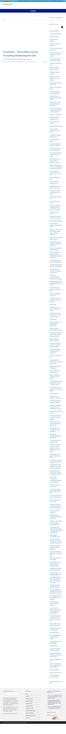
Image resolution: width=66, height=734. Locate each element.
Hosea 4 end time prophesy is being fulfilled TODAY (56, 225)
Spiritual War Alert (29, 705)
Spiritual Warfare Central (30, 710)
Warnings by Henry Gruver (30, 715)
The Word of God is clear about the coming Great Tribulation (55, 243)
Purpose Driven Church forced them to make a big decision (56, 389)
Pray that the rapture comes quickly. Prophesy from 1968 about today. (55, 472)
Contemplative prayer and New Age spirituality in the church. (56, 283)
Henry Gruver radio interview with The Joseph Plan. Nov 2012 (56, 361)
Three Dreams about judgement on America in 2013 (56, 289)
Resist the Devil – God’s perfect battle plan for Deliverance (55, 104)
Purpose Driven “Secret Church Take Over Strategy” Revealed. (55, 564)
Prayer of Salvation (54, 670)
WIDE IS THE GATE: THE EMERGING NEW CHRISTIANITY (55, 323)
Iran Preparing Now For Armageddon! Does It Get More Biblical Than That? (56, 591)
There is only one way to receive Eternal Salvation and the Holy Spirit (56, 110)
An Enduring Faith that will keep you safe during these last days (56, 654)
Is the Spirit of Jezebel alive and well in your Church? (55, 192)
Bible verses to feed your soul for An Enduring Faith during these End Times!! (56, 166)
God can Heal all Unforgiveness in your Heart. (55, 130)
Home (27, 694)
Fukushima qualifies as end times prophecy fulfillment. (55, 547)
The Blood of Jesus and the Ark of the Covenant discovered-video (55, 315)
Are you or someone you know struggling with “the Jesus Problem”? (56, 665)
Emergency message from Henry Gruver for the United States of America (56, 406)
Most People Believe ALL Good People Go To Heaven (55, 637)
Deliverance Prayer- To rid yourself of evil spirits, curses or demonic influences (55, 697)
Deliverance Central (29, 708)
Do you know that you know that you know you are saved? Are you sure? (56, 541)
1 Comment (33, 61)
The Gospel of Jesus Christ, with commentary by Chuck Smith (56, 271)
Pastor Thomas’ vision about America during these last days (55, 423)
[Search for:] (55, 27)
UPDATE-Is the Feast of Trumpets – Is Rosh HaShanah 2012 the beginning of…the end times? (55, 448)
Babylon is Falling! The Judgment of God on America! (55, 376)
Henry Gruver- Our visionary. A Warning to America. (55, 308)
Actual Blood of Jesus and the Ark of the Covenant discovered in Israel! (56, 334)
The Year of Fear (53, 646)
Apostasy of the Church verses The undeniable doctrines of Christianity (55, 506)
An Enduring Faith (29, 703)
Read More (45, 61)
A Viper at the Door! (54, 393)
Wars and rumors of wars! (56, 672)
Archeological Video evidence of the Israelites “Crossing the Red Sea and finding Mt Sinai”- (54, 703)
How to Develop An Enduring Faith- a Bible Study (55, 173)
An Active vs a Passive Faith (56, 114)
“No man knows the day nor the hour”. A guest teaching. (55, 417)
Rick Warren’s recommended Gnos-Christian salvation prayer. (56, 277)
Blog (13, 61)
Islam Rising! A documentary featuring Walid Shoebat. (55, 435)
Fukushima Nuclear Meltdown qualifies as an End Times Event (22, 61)
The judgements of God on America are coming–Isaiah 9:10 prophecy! (55, 466)
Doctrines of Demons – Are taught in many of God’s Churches (56, 54)
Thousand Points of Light (56, 221)
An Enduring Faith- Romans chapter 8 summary (54, 603)
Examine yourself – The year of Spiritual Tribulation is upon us (55, 160)
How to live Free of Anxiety (56, 126)
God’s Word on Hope (54, 632)
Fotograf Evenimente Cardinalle (54, 700)
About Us (27, 696)
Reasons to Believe (54, 36)
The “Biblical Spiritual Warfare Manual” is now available (55, 300)
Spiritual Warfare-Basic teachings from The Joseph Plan (55, 351)
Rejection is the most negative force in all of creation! (55, 78)
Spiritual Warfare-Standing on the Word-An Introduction (56, 516)
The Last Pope (53, 319)
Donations (27, 717)
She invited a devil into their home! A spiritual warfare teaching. (55, 345)
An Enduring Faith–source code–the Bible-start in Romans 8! (56, 597)
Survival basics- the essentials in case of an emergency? (55, 429)
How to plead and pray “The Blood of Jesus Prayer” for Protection (55, 207)
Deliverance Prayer (29, 698)
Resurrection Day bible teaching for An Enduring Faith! (56, 553)
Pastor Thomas (6, 61)
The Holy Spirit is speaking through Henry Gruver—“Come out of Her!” (56, 382)
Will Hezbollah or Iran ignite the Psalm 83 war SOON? (55, 455)
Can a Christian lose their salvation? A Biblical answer (56, 154)
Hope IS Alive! (53, 304)
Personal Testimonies (30, 713)
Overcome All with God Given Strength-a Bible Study (55, 491)
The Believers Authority (55, 34)
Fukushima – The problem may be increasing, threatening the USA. (56, 522)
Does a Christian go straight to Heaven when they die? (55, 97)
